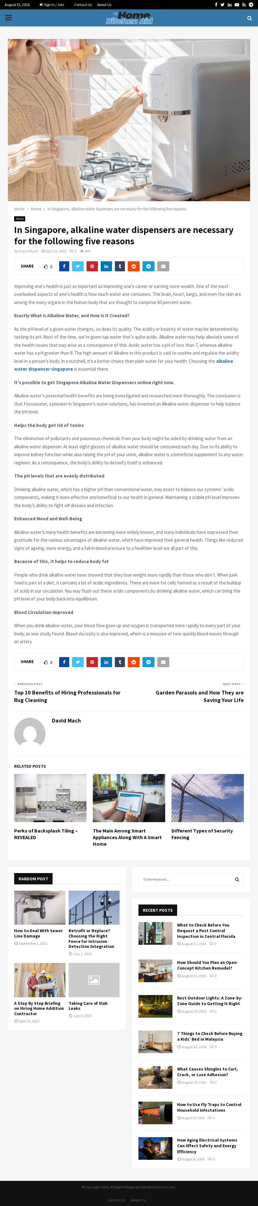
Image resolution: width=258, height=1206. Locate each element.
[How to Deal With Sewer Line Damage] (39, 908)
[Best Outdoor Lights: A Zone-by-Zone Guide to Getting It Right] (155, 1006)
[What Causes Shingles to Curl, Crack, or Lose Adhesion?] (155, 1077)
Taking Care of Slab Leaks (88, 1005)
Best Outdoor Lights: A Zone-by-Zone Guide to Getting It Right (210, 1000)
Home (20, 219)
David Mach (28, 251)
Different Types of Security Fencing (202, 834)
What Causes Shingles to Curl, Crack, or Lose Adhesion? (207, 1071)
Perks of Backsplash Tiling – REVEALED (46, 834)
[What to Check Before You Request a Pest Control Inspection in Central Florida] (155, 933)
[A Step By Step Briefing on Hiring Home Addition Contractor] (39, 980)
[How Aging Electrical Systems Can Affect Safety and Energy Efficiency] (155, 1148)
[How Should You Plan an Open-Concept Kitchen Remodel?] (155, 971)
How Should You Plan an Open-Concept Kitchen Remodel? (207, 965)
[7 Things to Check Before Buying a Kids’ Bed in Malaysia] (155, 1042)
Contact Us (83, 4)
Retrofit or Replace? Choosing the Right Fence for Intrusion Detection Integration (91, 938)
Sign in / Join (53, 4)
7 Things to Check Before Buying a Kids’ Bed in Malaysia (209, 1036)
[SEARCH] (237, 879)
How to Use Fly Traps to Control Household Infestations (209, 1107)
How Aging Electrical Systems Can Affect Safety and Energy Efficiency (207, 1145)
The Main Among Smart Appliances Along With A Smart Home (127, 837)
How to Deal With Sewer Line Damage (38, 933)
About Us (104, 4)
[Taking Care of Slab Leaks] (94, 980)
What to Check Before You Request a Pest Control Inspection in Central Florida (206, 930)
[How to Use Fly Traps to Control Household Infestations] (155, 1113)
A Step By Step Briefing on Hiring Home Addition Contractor (39, 1008)
